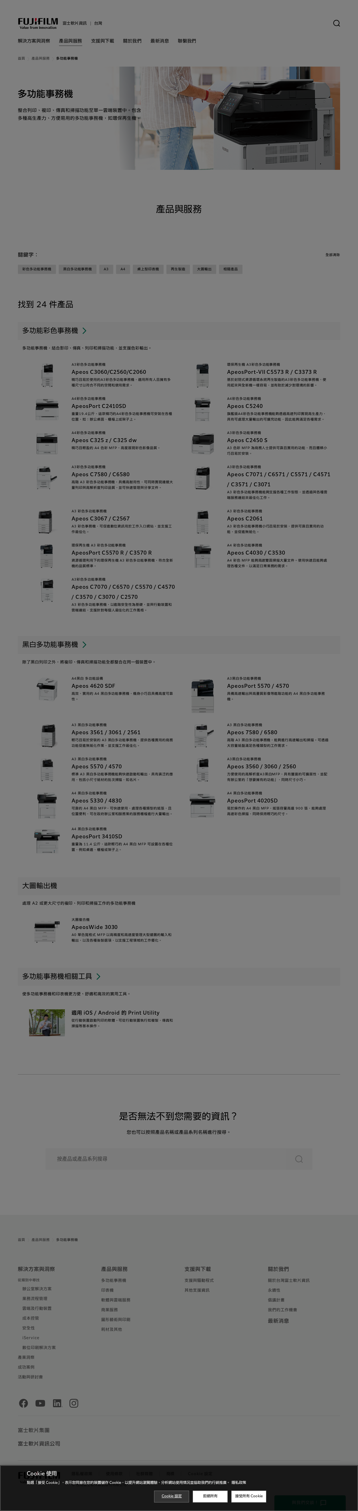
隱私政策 (239, 1483)
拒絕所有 (210, 1496)
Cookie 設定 (172, 1496)
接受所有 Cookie (249, 1496)
